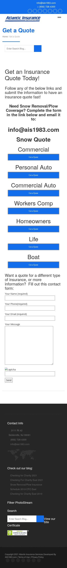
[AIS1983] (22, 18)
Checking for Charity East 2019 (26, 493)
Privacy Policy (37, 557)
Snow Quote (33, 139)
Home (5, 36)
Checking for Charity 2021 (23, 475)
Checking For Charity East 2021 (26, 480)
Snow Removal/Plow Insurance (26, 484)
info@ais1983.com (46, 2)
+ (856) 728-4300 (46, 6)
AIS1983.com (11, 557)
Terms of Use (24, 557)
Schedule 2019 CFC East (23, 489)
